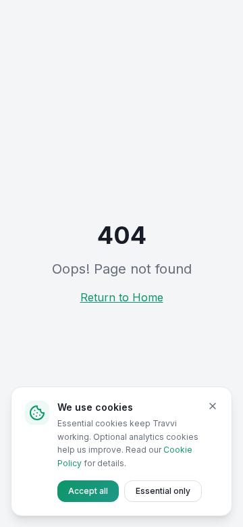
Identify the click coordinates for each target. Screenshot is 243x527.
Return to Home (121, 297)
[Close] (212, 406)
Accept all (88, 491)
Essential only (163, 491)
